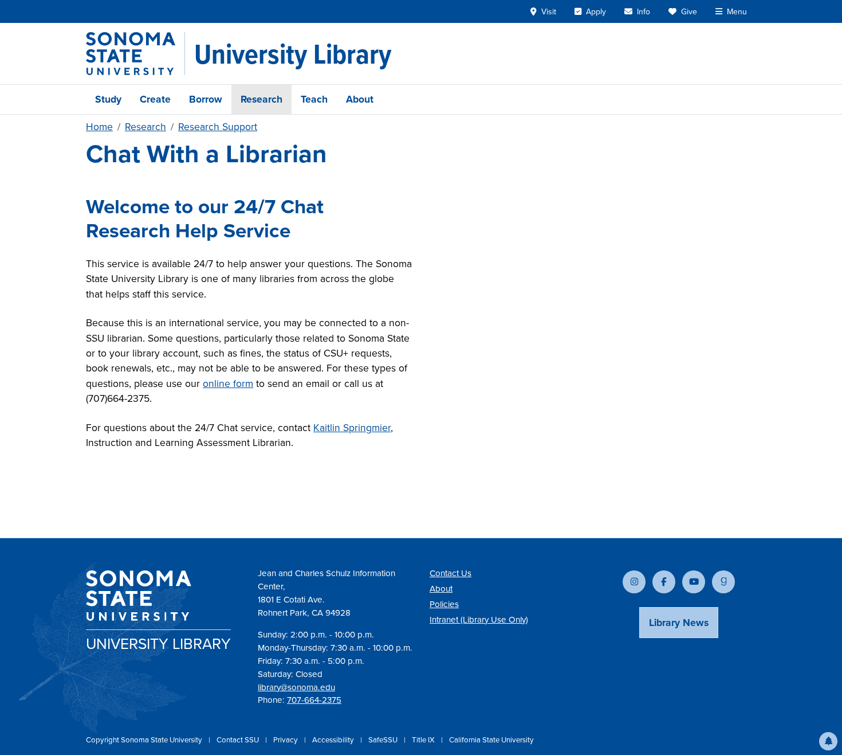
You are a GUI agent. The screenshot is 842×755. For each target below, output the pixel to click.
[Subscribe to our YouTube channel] (693, 581)
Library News (679, 622)
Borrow (205, 99)
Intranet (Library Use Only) (479, 619)
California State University (491, 739)
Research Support (217, 126)
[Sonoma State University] (135, 53)
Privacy (286, 739)
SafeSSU (383, 739)
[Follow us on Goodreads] (723, 581)
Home (99, 126)
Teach (314, 99)
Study (108, 99)
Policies (444, 604)
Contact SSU (239, 739)
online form (228, 383)
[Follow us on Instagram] (634, 581)
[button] (828, 741)
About (359, 99)
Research (261, 99)
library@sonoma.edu (296, 687)
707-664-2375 (314, 700)
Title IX (424, 739)
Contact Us (450, 573)
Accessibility (334, 739)
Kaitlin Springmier (352, 427)
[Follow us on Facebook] (663, 581)
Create (155, 99)
